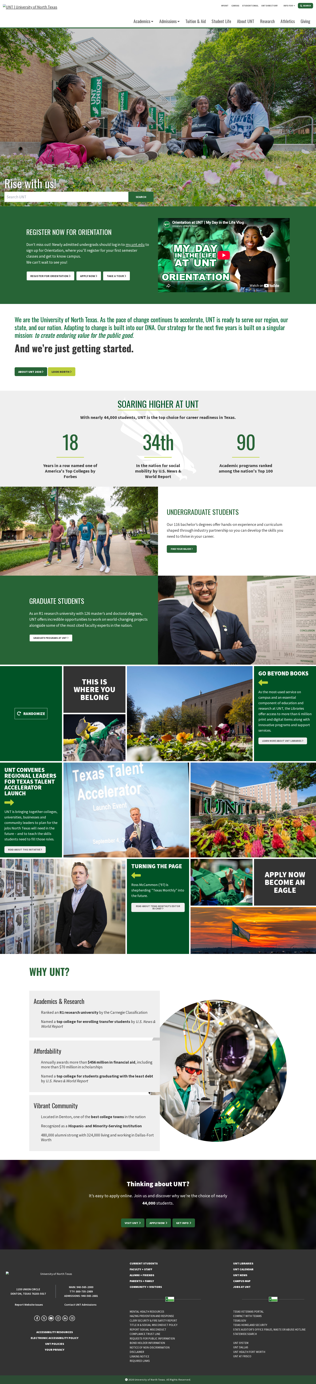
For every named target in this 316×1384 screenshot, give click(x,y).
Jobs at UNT (242, 1287)
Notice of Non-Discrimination (150, 1347)
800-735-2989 (84, 1291)
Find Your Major (181, 549)
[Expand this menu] (294, 5)
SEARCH (307, 5)
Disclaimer (137, 1352)
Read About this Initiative (24, 849)
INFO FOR (288, 5)
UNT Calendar (243, 1269)
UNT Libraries (243, 1263)
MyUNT (224, 5)
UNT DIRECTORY (269, 5)
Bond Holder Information (147, 1343)
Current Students (144, 1263)
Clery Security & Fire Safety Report (153, 1320)
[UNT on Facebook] (37, 1318)
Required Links (140, 1361)
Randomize (33, 713)
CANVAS (235, 5)
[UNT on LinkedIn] (65, 1318)
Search (141, 197)
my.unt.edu (135, 244)
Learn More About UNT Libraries (282, 740)
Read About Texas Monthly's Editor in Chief (158, 907)
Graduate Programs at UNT (50, 638)
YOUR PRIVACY (54, 1349)
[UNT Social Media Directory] (72, 1318)
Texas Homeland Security (250, 1325)
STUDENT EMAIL (250, 5)
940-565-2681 (89, 1296)
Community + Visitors (146, 1287)
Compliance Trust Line (145, 1334)
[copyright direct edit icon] (126, 1379)
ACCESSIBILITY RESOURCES (54, 1332)
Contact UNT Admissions (80, 1304)
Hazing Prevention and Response (152, 1316)
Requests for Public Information (152, 1338)
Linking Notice (139, 1356)
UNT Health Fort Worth (249, 1352)
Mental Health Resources (147, 1311)
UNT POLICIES (54, 1344)
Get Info (182, 1223)
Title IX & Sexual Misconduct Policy (153, 1325)
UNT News (240, 1275)
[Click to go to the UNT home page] (30, 13)
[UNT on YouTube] (51, 1318)
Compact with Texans (247, 1316)
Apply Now (87, 276)
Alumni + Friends (142, 1275)
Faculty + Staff (141, 1269)
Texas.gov (239, 1320)
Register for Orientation (49, 276)
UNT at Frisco (242, 1356)
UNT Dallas (240, 1347)
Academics (141, 21)
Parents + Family (142, 1281)
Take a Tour (115, 276)
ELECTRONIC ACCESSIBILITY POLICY (54, 1338)
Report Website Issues (29, 1304)
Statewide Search (245, 1334)
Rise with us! (30, 183)
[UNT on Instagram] (58, 1318)
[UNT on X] (44, 1318)
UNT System (240, 1343)
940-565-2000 (84, 1287)
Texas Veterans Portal (248, 1311)
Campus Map (242, 1281)
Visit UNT (132, 1223)
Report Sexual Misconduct (148, 1329)
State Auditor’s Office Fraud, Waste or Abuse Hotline (269, 1329)
